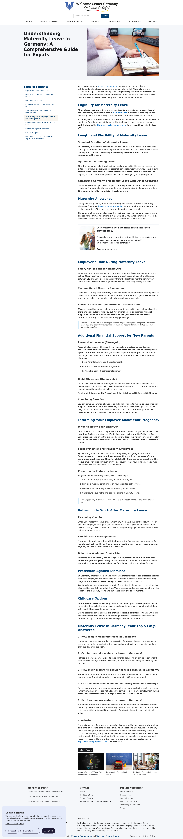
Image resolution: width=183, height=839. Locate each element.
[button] (29, 22)
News (29, 22)
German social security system (111, 125)
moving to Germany (107, 86)
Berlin (151, 22)
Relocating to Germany (130, 805)
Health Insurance (127, 798)
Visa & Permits (74, 22)
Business (95, 22)
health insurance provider (110, 206)
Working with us (87, 795)
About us (83, 792)
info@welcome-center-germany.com (95, 801)
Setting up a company (129, 801)
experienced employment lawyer (93, 742)
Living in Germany (48, 22)
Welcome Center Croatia (107, 836)
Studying (134, 22)
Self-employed (120, 112)
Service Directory (87, 798)
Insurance (114, 22)
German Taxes (126, 795)
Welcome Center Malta (81, 836)
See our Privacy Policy (15, 824)
